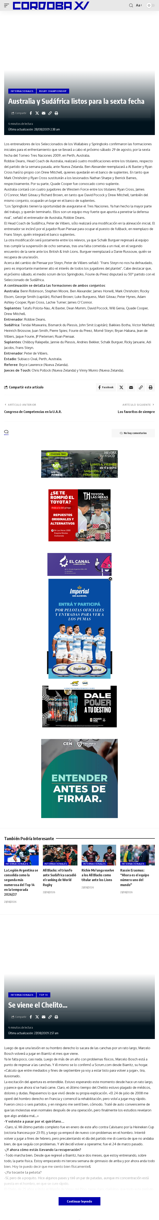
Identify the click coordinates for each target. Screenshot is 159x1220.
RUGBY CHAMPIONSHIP (53, 91)
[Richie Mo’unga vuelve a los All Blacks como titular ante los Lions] (99, 855)
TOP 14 (43, 995)
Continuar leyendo (79, 1201)
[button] (7, 5)
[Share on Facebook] (31, 113)
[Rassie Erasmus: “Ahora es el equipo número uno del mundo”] (137, 855)
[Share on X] (37, 113)
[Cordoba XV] (50, 5)
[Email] (43, 113)
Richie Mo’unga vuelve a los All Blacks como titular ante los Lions (98, 875)
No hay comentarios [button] (135, 433)
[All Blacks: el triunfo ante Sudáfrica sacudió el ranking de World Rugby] (60, 855)
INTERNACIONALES (22, 91)
